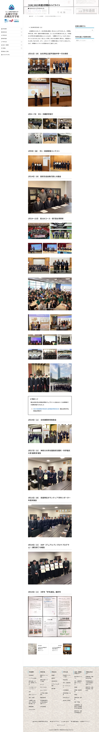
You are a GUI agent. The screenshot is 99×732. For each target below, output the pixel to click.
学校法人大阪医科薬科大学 (40, 721)
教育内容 (4, 32)
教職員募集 (31, 706)
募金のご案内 (5, 51)
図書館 (53, 675)
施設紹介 (53, 678)
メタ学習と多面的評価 (44, 693)
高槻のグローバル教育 (44, 676)
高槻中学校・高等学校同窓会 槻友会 (89, 688)
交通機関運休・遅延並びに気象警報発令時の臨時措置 (78, 706)
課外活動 (53, 688)
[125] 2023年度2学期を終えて (42, 648)
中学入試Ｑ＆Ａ (66, 697)
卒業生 (4, 48)
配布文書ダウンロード (78, 677)
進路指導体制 (43, 697)
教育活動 (4, 38)
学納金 (75, 694)
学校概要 (4, 28)
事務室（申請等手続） (78, 690)
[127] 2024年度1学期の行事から (56, 648)
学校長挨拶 (31, 675)
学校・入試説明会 (66, 682)
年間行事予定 (54, 681)
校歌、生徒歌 (31, 697)
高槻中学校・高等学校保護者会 (78, 711)
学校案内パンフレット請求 (67, 676)
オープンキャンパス (66, 686)
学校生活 (4, 35)
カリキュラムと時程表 (55, 684)
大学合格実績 (43, 706)
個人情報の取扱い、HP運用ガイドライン (80, 721)
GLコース (42, 684)
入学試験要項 (66, 690)
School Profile (6, 54)
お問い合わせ (66, 721)
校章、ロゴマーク (32, 694)
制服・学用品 (77, 702)
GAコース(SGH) (43, 690)
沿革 (30, 691)
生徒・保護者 (5, 45)
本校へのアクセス (55, 721)
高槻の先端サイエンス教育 (44, 680)
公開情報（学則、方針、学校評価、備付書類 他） (32, 702)
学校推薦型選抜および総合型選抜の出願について (44, 702)
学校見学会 (65, 679)
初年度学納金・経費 (66, 693)
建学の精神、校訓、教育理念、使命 (32, 682)
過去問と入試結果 (66, 700)
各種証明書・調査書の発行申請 (89, 677)
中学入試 (4, 41)
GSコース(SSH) (43, 687)
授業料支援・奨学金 (78, 698)
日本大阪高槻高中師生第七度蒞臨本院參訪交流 (46, 409)
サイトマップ (62, 725)
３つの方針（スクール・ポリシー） (32, 687)
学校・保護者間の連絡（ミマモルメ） (78, 682)
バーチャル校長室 (32, 678)
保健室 (75, 687)
